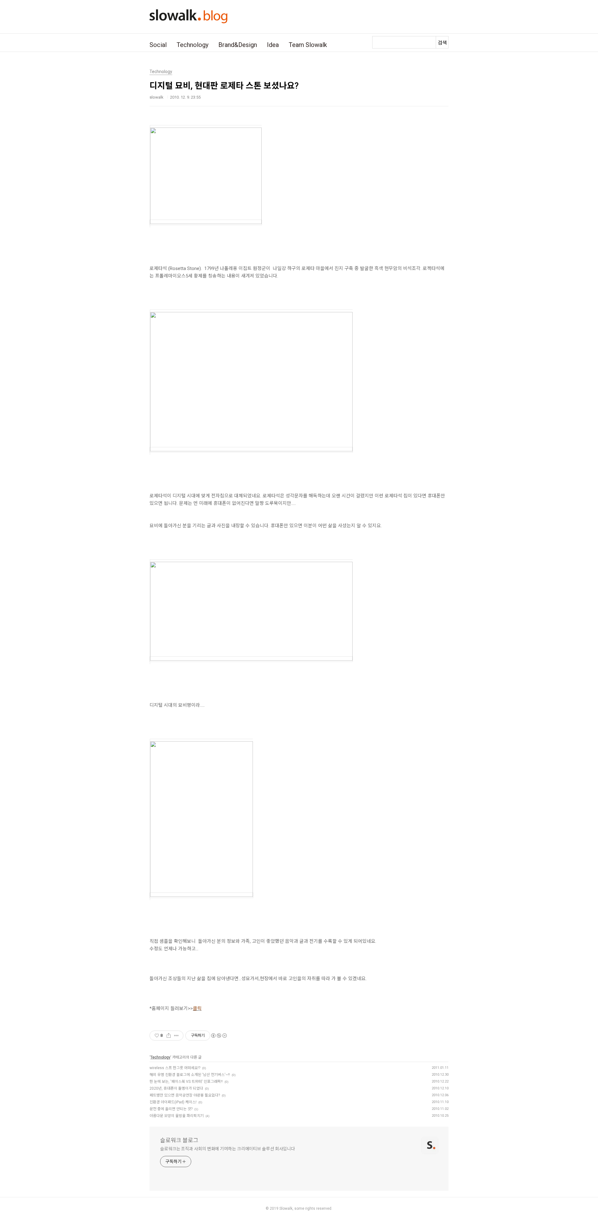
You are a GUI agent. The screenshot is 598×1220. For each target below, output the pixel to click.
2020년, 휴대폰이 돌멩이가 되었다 (176, 1088)
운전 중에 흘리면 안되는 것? (171, 1109)
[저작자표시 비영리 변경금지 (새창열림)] (218, 1035)
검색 (442, 43)
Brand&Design (237, 45)
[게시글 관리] (176, 1035)
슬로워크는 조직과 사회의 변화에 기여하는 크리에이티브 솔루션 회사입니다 (227, 1148)
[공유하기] (169, 1035)
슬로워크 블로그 (179, 1140)
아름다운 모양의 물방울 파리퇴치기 (177, 1116)
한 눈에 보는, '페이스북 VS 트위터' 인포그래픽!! (186, 1081)
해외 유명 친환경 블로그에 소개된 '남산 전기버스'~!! (190, 1075)
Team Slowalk (308, 45)
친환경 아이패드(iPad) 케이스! (173, 1102)
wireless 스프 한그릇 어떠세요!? (175, 1068)
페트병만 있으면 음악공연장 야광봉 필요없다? (185, 1095)
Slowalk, (286, 1208)
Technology (192, 45)
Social (158, 45)
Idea (273, 45)
